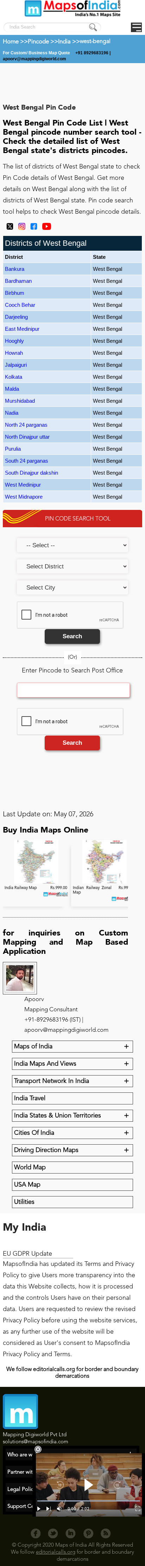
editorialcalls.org (55, 1552)
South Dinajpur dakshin (31, 473)
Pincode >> (43, 42)
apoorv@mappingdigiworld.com (34, 58)
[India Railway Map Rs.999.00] (37, 882)
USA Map (27, 1185)
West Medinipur (23, 485)
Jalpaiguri (16, 365)
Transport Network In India (51, 1081)
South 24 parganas (26, 461)
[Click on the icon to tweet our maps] (8, 228)
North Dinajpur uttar (27, 437)
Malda (12, 389)
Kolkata (13, 377)
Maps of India (33, 1046)
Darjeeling (16, 317)
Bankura (14, 269)
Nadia (11, 413)
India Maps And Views (45, 1064)
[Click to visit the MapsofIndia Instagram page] (20, 228)
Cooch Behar (20, 305)
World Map (30, 1167)
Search (72, 636)
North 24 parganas (26, 425)
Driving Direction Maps (46, 1150)
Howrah (14, 353)
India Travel (29, 1098)
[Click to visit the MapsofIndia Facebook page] (32, 228)
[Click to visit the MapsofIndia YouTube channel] (45, 228)
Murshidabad (20, 401)
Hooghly (14, 341)
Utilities (24, 1202)
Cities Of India (34, 1133)
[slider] (88, 1500)
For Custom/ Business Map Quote (37, 52)
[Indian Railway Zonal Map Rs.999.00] (105, 882)
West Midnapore (24, 497)
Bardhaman (18, 281)
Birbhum (14, 293)
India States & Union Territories (57, 1116)
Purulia (13, 449)
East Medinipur (22, 329)
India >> (69, 42)
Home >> (15, 42)
